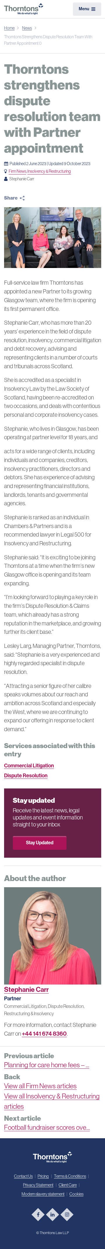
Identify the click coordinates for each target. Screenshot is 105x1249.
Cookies (76, 1194)
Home (9, 28)
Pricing (43, 1176)
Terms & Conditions (70, 1176)
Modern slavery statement (43, 1194)
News (27, 28)
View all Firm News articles (40, 1086)
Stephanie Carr (26, 989)
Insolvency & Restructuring (49, 171)
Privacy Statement (38, 1185)
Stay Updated (39, 842)
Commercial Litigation (29, 765)
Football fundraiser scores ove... (47, 1127)
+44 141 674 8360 (44, 1033)
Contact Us (23, 1176)
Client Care (68, 1185)
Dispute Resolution (26, 775)
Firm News (17, 171)
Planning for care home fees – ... (46, 1065)
